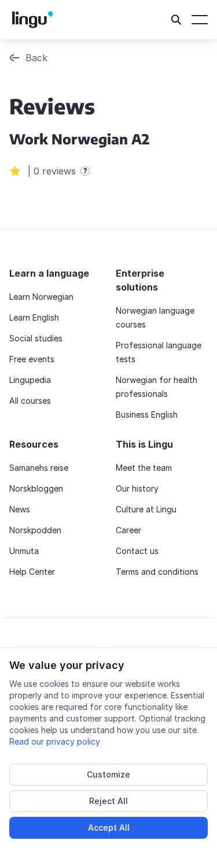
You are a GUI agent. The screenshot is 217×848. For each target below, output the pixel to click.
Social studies (35, 338)
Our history (137, 488)
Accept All (109, 827)
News (19, 509)
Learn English (34, 317)
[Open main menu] (200, 20)
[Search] (176, 19)
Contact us (137, 551)
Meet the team (144, 468)
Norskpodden (35, 530)
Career (128, 530)
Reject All (108, 801)
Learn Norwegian (41, 297)
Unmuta (24, 551)
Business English (147, 414)
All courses (30, 401)
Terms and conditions (157, 572)
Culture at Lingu (146, 509)
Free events (31, 359)
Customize (108, 774)
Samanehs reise (38, 468)
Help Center (32, 572)
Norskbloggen (36, 488)
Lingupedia (30, 380)
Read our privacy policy (54, 741)
